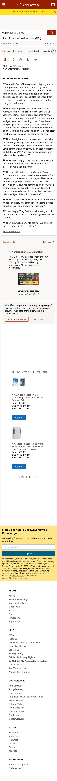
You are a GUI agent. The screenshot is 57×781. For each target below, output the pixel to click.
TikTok (12, 743)
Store (11, 610)
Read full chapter (11, 231)
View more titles (28, 477)
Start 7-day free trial (17, 319)
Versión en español (18, 764)
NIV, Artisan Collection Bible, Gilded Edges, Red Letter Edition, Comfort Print (28, 397)
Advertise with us (17, 646)
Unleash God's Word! (28, 294)
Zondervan (14, 715)
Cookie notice (15, 664)
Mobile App (14, 606)
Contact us (14, 649)
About (12, 595)
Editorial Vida (15, 704)
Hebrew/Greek (32, 50)
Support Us (14, 621)
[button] (53, 4)
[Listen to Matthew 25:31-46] (35, 59)
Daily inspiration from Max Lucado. (27, 11)
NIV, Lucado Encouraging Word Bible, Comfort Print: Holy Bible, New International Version (27, 446)
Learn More (38, 319)
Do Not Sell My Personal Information (28, 661)
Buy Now (19, 417)
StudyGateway (16, 689)
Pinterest (13, 739)
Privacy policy (16, 653)
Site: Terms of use (17, 668)
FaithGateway (15, 685)
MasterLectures (16, 718)
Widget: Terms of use (19, 671)
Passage (6, 50)
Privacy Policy (18, 575)
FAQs (11, 635)
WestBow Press (16, 711)
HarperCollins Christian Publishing (26, 696)
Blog (11, 614)
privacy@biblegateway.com (14, 578)
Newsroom (14, 617)
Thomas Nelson (16, 707)
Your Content (49, 50)
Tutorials (13, 638)
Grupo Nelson (16, 700)
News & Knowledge (18, 599)
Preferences (15, 768)
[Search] (51, 32)
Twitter (12, 747)
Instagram (14, 736)
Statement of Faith (18, 603)
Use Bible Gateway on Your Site (24, 642)
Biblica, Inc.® (23, 262)
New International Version (23, 251)
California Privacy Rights (22, 657)
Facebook (13, 732)
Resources (18, 50)
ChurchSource (16, 693)
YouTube (13, 750)
